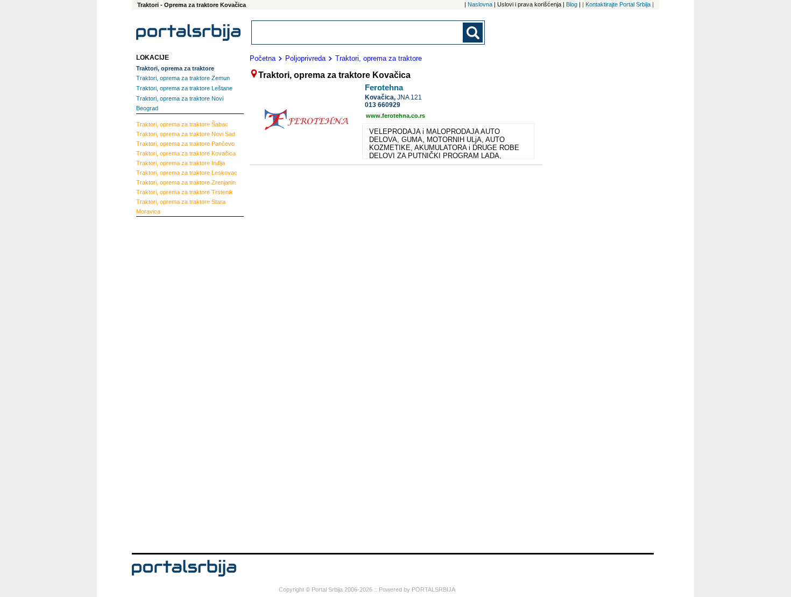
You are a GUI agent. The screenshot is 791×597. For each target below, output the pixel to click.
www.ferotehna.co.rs (395, 115)
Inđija (180, 163)
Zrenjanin (186, 182)
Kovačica (186, 153)
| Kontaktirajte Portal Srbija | (618, 4)
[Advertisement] (179, 383)
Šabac (182, 124)
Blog (571, 4)
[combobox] (358, 32)
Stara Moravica (180, 206)
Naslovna (480, 4)
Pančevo (185, 143)
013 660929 (382, 105)
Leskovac (186, 172)
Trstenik (184, 192)
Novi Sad (185, 134)
